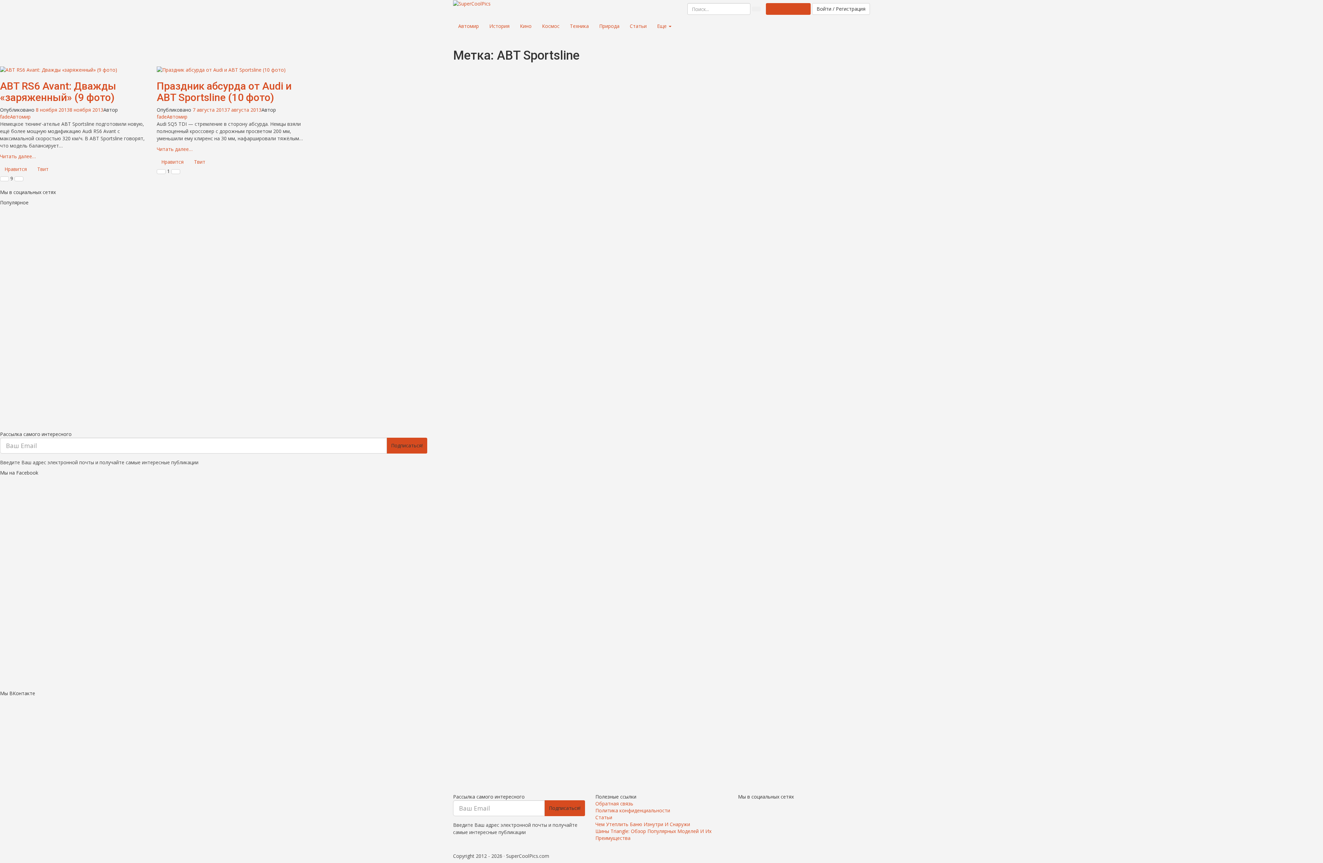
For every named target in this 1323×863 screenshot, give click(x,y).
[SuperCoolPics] (472, 3)
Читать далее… (18, 156)
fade (5, 116)
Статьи (638, 26)
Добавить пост (788, 9)
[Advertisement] (206, 316)
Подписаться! (407, 445)
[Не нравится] (18, 178)
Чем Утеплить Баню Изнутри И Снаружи (642, 824)
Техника (579, 26)
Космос (551, 26)
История (499, 26)
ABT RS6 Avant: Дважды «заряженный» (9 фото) (58, 91)
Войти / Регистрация (841, 9)
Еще (662, 26)
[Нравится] (4, 178)
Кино (526, 26)
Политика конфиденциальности (632, 810)
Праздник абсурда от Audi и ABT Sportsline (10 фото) (224, 91)
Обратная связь (614, 803)
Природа (609, 26)
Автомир (468, 26)
